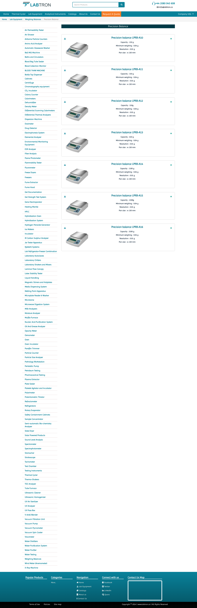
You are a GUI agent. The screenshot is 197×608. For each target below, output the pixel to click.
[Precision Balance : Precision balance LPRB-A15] (77, 208)
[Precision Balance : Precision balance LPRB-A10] (77, 50)
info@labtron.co (166, 7)
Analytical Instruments (55, 14)
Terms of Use (34, 604)
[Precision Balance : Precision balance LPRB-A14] (77, 176)
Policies (47, 604)
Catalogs (72, 14)
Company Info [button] (185, 14)
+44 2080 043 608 (165, 3)
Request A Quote (111, 14)
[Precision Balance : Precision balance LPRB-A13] (77, 144)
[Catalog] (65, 39)
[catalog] (65, 39)
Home (6, 14)
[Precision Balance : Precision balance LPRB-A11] (77, 81)
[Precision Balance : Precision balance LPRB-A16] (77, 239)
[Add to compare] (171, 39)
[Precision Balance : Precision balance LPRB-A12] (77, 113)
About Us (83, 14)
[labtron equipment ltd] (36, 4)
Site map (57, 604)
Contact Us (95, 14)
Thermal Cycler (19, 14)
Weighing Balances (33, 19)
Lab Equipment (35, 14)
